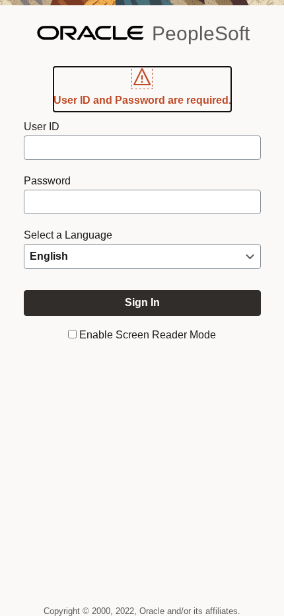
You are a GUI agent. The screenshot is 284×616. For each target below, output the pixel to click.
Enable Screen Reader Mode (147, 334)
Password (47, 180)
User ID (41, 126)
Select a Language (68, 235)
